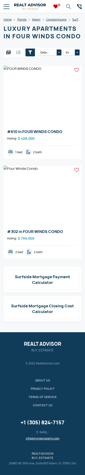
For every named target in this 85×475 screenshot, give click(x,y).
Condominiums (56, 20)
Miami (36, 20)
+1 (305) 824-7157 (42, 422)
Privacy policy (43, 389)
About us (42, 380)
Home (8, 20)
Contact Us (42, 405)
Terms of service (43, 397)
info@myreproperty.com (43, 438)
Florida (21, 20)
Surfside (78, 20)
